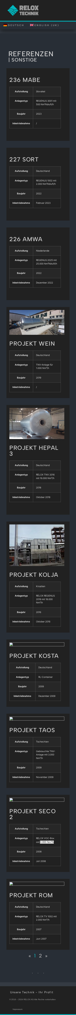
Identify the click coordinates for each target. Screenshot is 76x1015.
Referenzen (31, 54)
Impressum (17, 1009)
